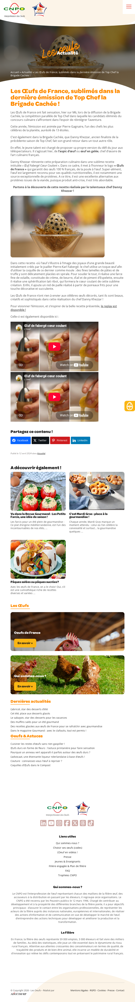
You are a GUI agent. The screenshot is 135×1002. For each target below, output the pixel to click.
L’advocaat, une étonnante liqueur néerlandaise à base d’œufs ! (48, 756)
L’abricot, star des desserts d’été (29, 709)
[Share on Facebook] (14, 507)
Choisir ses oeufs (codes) (67, 847)
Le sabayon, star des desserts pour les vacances (39, 717)
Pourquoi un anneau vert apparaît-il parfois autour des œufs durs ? (50, 752)
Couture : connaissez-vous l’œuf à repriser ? (36, 761)
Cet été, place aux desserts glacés (30, 713)
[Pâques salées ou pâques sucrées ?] (38, 559)
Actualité (27, 72)
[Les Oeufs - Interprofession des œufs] (14, 9)
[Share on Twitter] (21, 507)
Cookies (102, 990)
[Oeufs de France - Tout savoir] (39, 9)
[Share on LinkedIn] (28, 507)
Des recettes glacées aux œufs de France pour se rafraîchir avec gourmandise (56, 726)
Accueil (15, 72)
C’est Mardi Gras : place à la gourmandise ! (88, 515)
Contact (120, 990)
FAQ (67, 870)
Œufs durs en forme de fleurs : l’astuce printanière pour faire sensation (53, 748)
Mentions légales (79, 990)
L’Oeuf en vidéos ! (67, 852)
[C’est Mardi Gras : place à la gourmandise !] (96, 491)
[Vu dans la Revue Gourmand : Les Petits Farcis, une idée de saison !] (38, 491)
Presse (67, 857)
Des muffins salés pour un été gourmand (35, 722)
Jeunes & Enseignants (67, 861)
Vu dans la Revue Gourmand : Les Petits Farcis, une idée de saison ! (38, 515)
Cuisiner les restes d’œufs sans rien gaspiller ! (38, 743)
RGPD (93, 990)
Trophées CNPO (67, 875)
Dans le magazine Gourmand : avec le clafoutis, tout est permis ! (48, 730)
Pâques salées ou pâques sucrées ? (35, 581)
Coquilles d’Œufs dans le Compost (30, 765)
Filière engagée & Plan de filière (67, 866)
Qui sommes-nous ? (67, 843)
